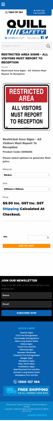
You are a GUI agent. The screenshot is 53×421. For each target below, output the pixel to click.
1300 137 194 (15, 12)
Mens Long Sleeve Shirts (26, 341)
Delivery (27, 404)
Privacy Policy (11, 404)
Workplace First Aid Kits (26, 375)
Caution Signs (26, 333)
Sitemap (26, 407)
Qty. (5, 237)
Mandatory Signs (27, 361)
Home (4, 67)
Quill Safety (22, 409)
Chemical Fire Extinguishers (26, 355)
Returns (20, 404)
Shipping (11, 209)
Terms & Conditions (39, 404)
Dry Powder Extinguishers (26, 338)
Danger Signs (26, 358)
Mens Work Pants (26, 364)
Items (11, 38)
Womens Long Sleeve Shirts (26, 372)
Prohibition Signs (26, 367)
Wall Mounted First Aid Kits (26, 370)
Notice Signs (26, 344)
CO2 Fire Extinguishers (27, 336)
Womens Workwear (26, 353)
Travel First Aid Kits (26, 347)
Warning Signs (26, 350)
